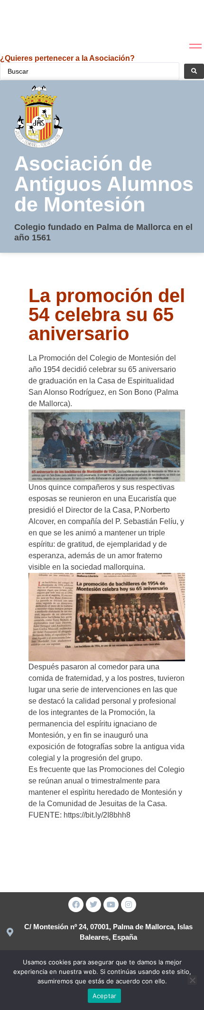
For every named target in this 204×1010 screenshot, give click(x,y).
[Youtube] (111, 904)
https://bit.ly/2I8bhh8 (97, 815)
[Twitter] (93, 904)
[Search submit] (194, 71)
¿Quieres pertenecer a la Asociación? (67, 58)
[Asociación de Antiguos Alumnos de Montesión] (23, 21)
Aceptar (105, 996)
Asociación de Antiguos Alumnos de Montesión (104, 184)
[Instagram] (128, 904)
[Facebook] (75, 904)
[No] (192, 980)
